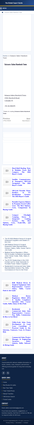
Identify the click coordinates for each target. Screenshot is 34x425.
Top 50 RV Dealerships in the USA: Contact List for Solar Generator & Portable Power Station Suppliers (17, 262)
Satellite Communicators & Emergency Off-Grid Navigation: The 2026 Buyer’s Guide (21, 182)
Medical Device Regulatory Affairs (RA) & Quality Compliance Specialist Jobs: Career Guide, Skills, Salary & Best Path (17, 255)
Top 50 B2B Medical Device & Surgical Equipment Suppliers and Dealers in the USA (18, 240)
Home (5, 56)
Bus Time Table (8, 388)
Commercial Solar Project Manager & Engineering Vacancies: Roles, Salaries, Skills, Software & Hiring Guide (17, 341)
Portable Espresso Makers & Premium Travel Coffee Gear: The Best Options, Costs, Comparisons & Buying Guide (17, 205)
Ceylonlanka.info (13, 420)
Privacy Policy (10, 422)
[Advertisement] (17, 33)
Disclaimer (19, 422)
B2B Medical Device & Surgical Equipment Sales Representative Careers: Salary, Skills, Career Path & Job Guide (17, 247)
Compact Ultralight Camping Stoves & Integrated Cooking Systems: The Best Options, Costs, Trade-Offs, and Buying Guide (17, 220)
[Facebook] (3, 373)
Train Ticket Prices (9, 391)
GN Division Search (9, 396)
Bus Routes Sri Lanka (9, 385)
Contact (26, 422)
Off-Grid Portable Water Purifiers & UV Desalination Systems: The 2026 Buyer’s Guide (21, 193)
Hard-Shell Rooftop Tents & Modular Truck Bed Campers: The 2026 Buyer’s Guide (21, 171)
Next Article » (26, 121)
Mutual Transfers (8, 393)
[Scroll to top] (30, 421)
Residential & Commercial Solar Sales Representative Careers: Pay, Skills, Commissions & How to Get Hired (17, 268)
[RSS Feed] (8, 373)
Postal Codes (7, 399)
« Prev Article (7, 120)
